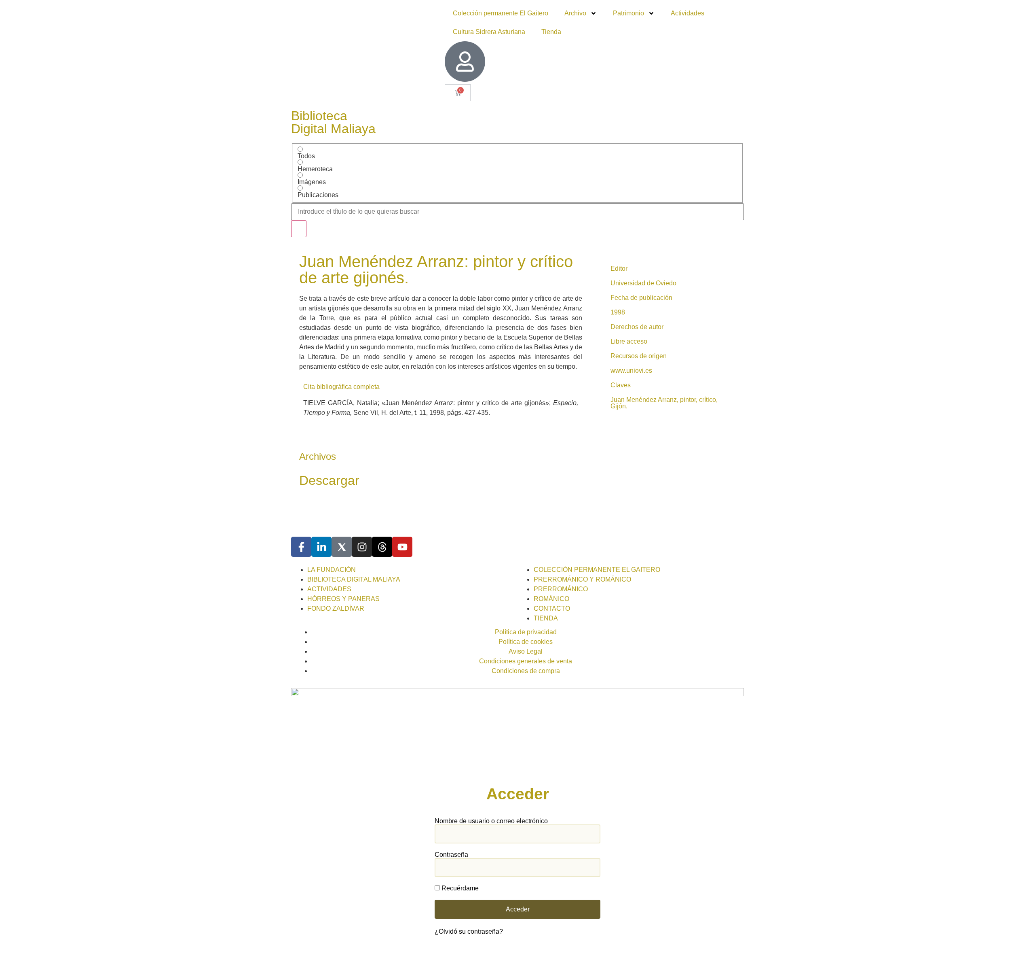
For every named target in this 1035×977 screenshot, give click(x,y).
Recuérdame (459, 888)
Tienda (551, 31)
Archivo (575, 13)
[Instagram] (362, 547)
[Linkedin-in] (321, 547)
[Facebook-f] (301, 547)
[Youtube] (402, 547)
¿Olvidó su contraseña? (469, 931)
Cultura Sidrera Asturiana (489, 31)
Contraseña (451, 855)
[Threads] (382, 547)
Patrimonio (628, 13)
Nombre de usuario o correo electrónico (491, 821)
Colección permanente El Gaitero (500, 13)
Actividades (687, 13)
